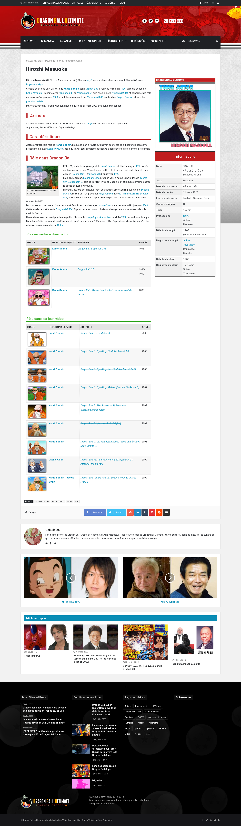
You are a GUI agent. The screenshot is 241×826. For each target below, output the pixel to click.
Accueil (32, 60)
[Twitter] (207, 820)
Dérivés (139, 41)
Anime (67, 41)
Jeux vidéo (189, 244)
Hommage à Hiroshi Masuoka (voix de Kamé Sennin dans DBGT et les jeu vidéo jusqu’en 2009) (94, 658)
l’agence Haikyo (34, 84)
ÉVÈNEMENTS (94, 2)
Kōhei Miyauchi (34, 93)
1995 (138, 166)
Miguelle (97, 780)
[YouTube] (211, 820)
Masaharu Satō (95, 97)
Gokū (60, 225)
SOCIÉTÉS (109, 2)
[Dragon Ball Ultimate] (52, 20)
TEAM (121, 2)
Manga (48, 41)
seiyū (89, 80)
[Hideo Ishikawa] (46, 637)
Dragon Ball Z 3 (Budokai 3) (95, 333)
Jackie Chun (104, 205)
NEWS (30, 41)
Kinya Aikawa (106, 193)
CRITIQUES (77, 2)
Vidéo (127, 734)
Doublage (50, 60)
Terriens (162, 728)
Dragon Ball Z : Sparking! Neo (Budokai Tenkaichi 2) (108, 369)
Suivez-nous (183, 697)
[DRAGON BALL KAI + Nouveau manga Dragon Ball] (145, 642)
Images (141, 723)
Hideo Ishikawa (32, 655)
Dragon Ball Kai (125, 97)
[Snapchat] (219, 820)
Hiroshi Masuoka (42, 501)
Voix (77, 501)
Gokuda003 (52, 530)
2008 (124, 217)
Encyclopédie (91, 41)
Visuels (138, 734)
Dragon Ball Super (133, 712)
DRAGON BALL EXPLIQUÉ (56, 2)
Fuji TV (141, 717)
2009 (55, 97)
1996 (123, 88)
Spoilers (137, 728)
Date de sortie (141, 706)
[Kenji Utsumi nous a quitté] (194, 641)
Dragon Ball (92, 88)
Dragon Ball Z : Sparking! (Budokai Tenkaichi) (104, 351)
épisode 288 (94, 174)
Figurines (129, 717)
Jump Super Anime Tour (99, 217)
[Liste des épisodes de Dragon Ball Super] (81, 770)
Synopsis (150, 728)
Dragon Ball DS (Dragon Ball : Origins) (100, 423)
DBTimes (157, 706)
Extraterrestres (152, 712)
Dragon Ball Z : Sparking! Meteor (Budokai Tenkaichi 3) (109, 387)
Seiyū (60, 60)
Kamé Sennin (71, 88)
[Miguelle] (81, 784)
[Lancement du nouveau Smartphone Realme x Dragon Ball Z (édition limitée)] (81, 730)
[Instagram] (215, 820)
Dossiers (117, 41)
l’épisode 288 (66, 93)
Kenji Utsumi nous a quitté (186, 664)
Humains (129, 723)
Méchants (153, 723)
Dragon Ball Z (84, 93)
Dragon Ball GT (120, 93)
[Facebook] (203, 820)
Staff (159, 41)
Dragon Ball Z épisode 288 (92, 248)
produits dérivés (34, 101)
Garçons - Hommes (157, 717)
